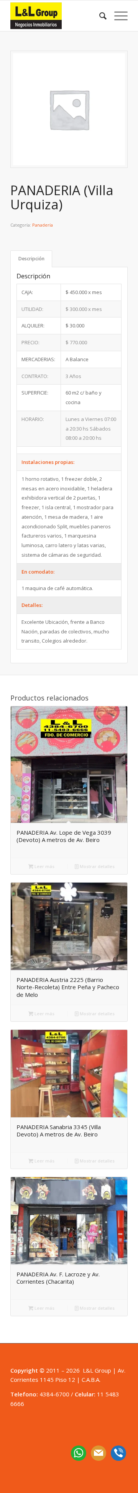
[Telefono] (118, 1452)
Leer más (43, 866)
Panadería (42, 225)
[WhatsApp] (78, 1452)
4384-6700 (54, 1394)
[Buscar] (99, 15)
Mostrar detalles (97, 866)
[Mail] (98, 1452)
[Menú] (117, 15)
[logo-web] (57, 15)
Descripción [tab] (31, 258)
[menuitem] (99, 15)
